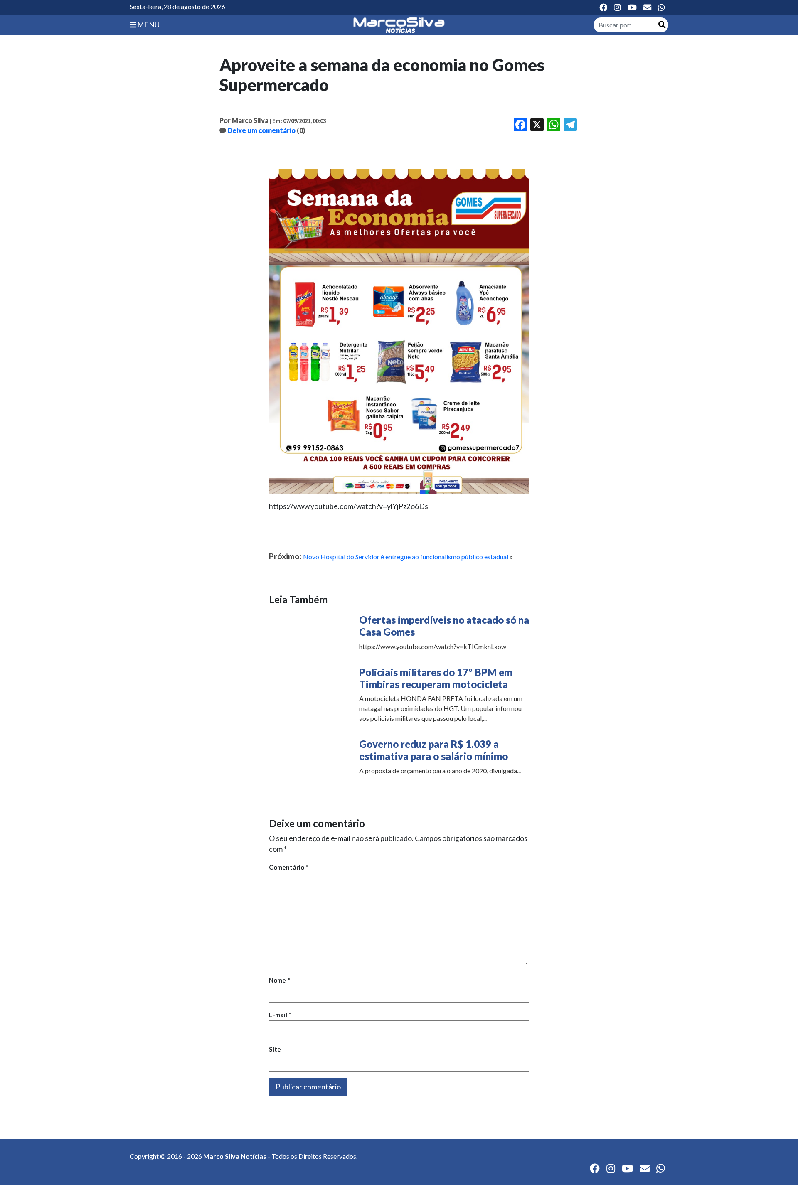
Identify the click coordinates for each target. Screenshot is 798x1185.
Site (275, 1049)
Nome (279, 980)
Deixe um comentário (261, 130)
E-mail (280, 1014)
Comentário (288, 867)
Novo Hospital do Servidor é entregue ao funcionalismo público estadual (405, 557)
